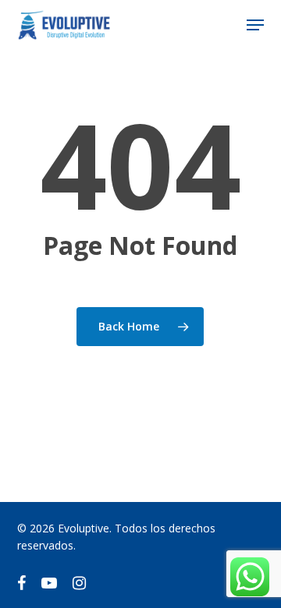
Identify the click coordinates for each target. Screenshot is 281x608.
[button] (255, 25)
